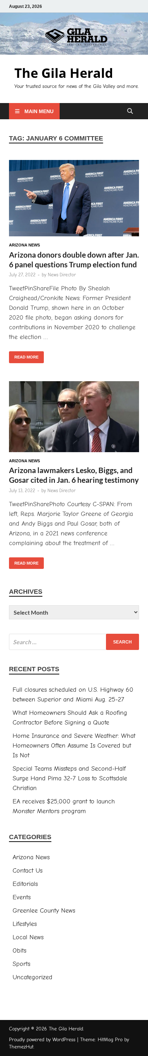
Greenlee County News (44, 910)
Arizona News (24, 245)
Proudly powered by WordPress (42, 1040)
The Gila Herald (63, 73)
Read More (23, 355)
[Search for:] (74, 642)
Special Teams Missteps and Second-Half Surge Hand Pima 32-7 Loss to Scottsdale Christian (70, 778)
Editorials (25, 884)
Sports (21, 964)
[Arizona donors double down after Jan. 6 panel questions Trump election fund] (74, 199)
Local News (28, 937)
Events (22, 897)
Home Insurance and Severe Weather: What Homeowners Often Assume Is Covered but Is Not (74, 745)
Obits (19, 950)
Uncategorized (32, 977)
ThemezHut (21, 1047)
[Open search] (130, 111)
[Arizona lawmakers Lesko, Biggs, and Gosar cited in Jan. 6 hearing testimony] (74, 418)
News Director (62, 274)
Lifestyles (25, 924)
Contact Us (27, 870)
